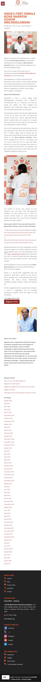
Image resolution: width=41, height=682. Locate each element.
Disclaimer (10, 588)
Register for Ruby (9, 390)
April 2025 (7, 427)
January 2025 (8, 436)
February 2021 (8, 549)
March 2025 (7, 430)
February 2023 (8, 501)
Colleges (9, 658)
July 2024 (7, 451)
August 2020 (8, 552)
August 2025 (8, 424)
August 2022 (8, 507)
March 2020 (7, 561)
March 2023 (7, 498)
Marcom (8, 26)
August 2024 (8, 448)
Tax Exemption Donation (15, 664)
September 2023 (9, 481)
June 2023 (7, 489)
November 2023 (9, 475)
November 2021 (9, 531)
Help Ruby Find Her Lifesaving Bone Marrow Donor (20, 393)
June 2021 (7, 546)
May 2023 (7, 492)
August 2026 (8, 400)
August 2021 (8, 540)
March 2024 (7, 463)
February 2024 (8, 466)
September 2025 (9, 421)
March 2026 (7, 412)
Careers (9, 578)
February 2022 (8, 522)
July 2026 (7, 403)
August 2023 (8, 483)
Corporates (10, 655)
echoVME (34, 677)
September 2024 (9, 445)
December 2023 (9, 472)
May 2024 (7, 457)
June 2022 (7, 510)
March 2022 (7, 519)
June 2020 (7, 555)
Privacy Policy (11, 585)
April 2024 (7, 460)
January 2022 (8, 525)
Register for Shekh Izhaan (12, 384)
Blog (8, 582)
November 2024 (9, 442)
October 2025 (8, 418)
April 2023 (7, 495)
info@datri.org (10, 619)
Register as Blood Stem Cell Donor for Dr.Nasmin (19, 387)
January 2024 (8, 469)
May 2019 (7, 564)
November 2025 (9, 415)
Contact (9, 591)
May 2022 (7, 513)
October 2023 (8, 478)
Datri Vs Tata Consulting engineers (14, 381)
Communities (11, 661)
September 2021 (9, 537)
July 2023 (7, 486)
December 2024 (9, 439)
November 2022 (9, 504)
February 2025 (8, 433)
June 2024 (7, 454)
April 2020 (7, 558)
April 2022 (7, 516)
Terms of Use (16, 679)
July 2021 (7, 543)
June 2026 (7, 406)
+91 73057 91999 (10, 615)
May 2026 (7, 409)
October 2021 (8, 534)
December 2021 (9, 528)
